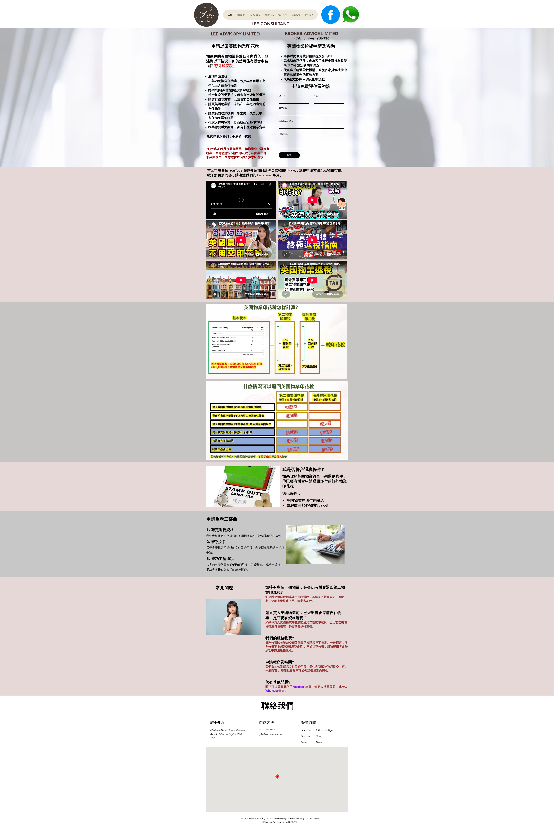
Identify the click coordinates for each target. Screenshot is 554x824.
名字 (281, 96)
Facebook (264, 175)
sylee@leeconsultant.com (270, 734)
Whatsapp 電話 (286, 121)
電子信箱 (283, 108)
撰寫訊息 (284, 134)
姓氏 (316, 96)
